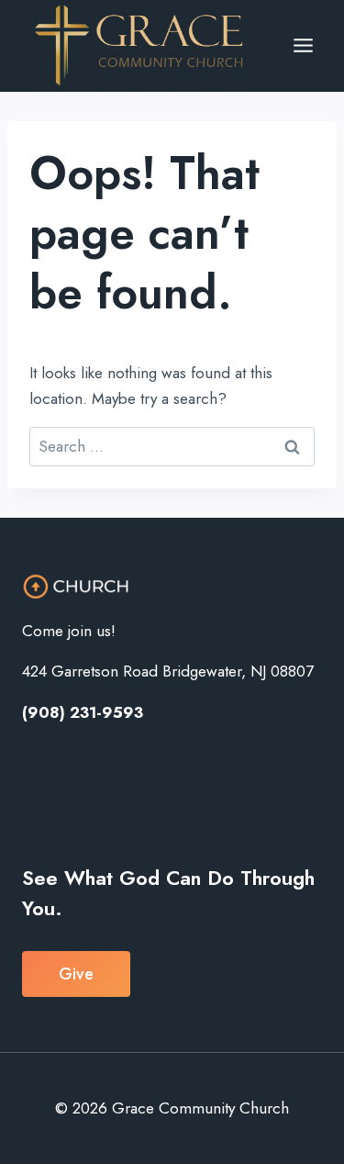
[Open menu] (302, 45)
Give (76, 974)
